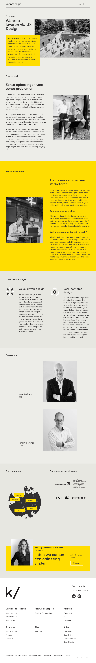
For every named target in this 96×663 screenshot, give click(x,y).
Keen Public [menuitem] (69, 635)
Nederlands (79, 657)
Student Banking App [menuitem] (44, 613)
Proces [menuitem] (9, 635)
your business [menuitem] (11, 617)
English (88, 657)
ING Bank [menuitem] (67, 620)
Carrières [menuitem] (9, 638)
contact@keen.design (81, 590)
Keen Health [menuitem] (69, 642)
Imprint (68, 655)
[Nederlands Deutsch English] (83, 657)
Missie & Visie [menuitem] (11, 631)
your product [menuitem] (11, 613)
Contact (76, 563)
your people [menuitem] (11, 620)
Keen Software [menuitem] (70, 638)
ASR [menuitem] (65, 617)
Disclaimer (47, 655)
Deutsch (83, 657)
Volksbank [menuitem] (68, 613)
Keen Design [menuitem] (69, 631)
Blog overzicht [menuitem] (41, 631)
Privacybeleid (58, 655)
